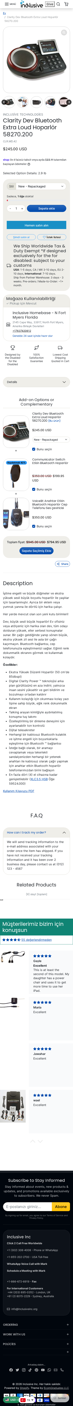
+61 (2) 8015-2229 (18, 1296)
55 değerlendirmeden (36, 940)
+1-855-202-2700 (18, 1257)
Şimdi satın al (21, 237)
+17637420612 (22, 330)
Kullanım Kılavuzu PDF (18, 791)
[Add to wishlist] (1, 899)
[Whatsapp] (49, 1369)
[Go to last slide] (4, 102)
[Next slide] (69, 102)
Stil (11, 186)
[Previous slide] (12, 897)
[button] (10, 4)
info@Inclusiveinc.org (24, 1309)
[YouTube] (43, 1369)
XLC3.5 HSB (39, 779)
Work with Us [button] (14, 1334)
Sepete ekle (46, 208)
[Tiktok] (30, 1369)
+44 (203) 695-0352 (20, 1292)
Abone (61, 1206)
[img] (11, 940)
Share (64, 563)
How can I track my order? (26, 832)
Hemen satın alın (36, 225)
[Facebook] (11, 1369)
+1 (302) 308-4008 (19, 1250)
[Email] (55, 1369)
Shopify (24, 1387)
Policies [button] (9, 1344)
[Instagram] (24, 1369)
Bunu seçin (44, 449)
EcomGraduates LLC (56, 1387)
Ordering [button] (10, 1325)
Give (50, 4)
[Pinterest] (36, 1369)
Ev (4, 13)
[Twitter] (17, 1369)
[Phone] (62, 1369)
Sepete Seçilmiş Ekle (36, 551)
